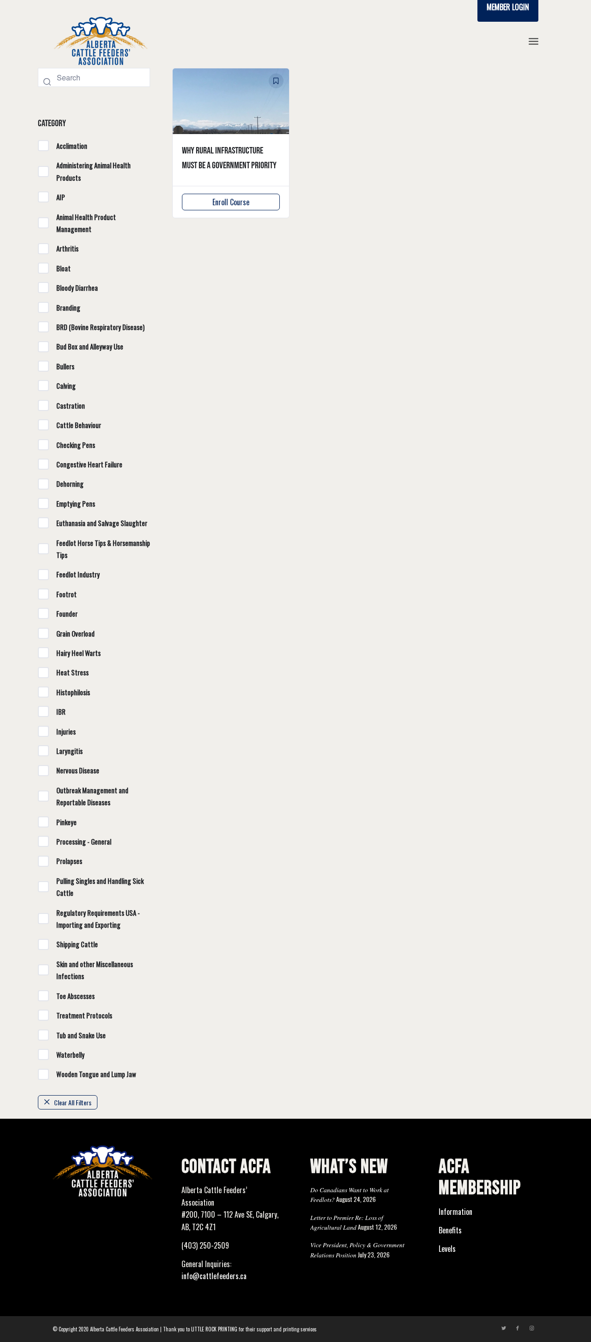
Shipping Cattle (77, 944)
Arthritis (67, 248)
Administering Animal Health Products (93, 171)
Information (455, 1211)
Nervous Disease (77, 770)
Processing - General (83, 841)
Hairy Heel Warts (78, 653)
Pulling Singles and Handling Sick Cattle (100, 887)
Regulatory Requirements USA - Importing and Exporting (98, 918)
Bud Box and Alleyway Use (89, 346)
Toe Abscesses (75, 996)
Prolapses (69, 861)
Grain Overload (75, 633)
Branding (68, 307)
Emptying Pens (75, 503)
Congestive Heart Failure (89, 464)
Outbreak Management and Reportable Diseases (92, 796)
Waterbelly (70, 1054)
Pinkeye (66, 822)
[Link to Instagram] (531, 1328)
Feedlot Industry (78, 574)
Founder (67, 613)
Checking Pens (75, 445)
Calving (66, 385)
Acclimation (71, 146)
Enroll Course (230, 202)
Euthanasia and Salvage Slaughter (101, 523)
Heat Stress (72, 672)
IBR (61, 711)
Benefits (450, 1230)
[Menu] (533, 41)
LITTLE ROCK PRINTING (214, 1329)
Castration (70, 405)
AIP (60, 197)
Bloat (63, 268)
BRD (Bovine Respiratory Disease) (100, 327)
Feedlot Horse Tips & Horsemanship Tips (103, 549)
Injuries (66, 731)
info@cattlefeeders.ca (214, 1275)
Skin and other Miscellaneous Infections (94, 970)
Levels (447, 1248)
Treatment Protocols (84, 1015)
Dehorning (70, 483)
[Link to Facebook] (518, 1328)
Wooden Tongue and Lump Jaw (96, 1074)
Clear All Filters (72, 1102)
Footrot (66, 594)
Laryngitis (69, 751)
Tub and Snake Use (81, 1035)
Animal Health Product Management (86, 223)
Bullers (65, 366)
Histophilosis (73, 692)
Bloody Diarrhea (77, 287)
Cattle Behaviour (78, 425)
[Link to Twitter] (504, 1328)
